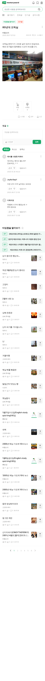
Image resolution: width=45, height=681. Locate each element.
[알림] (33, 3)
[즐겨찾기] (22, 228)
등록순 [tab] (22, 149)
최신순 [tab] (14, 149)
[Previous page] (10, 550)
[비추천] (15, 168)
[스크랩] (37, 3)
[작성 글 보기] (41, 3)
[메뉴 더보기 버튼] (3, 15)
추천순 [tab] (6, 149)
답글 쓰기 (23, 168)
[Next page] (35, 550)
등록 (36, 142)
